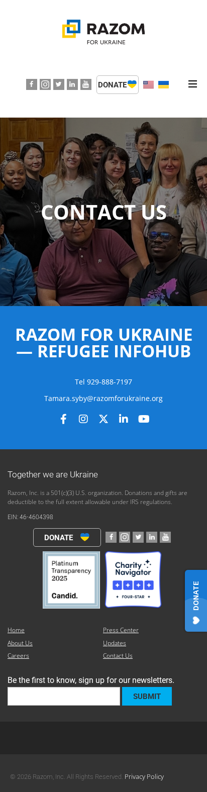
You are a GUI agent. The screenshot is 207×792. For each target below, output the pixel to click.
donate (113, 84)
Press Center (121, 630)
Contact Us (118, 655)
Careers (18, 655)
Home (16, 630)
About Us (20, 643)
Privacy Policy (144, 776)
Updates (114, 643)
